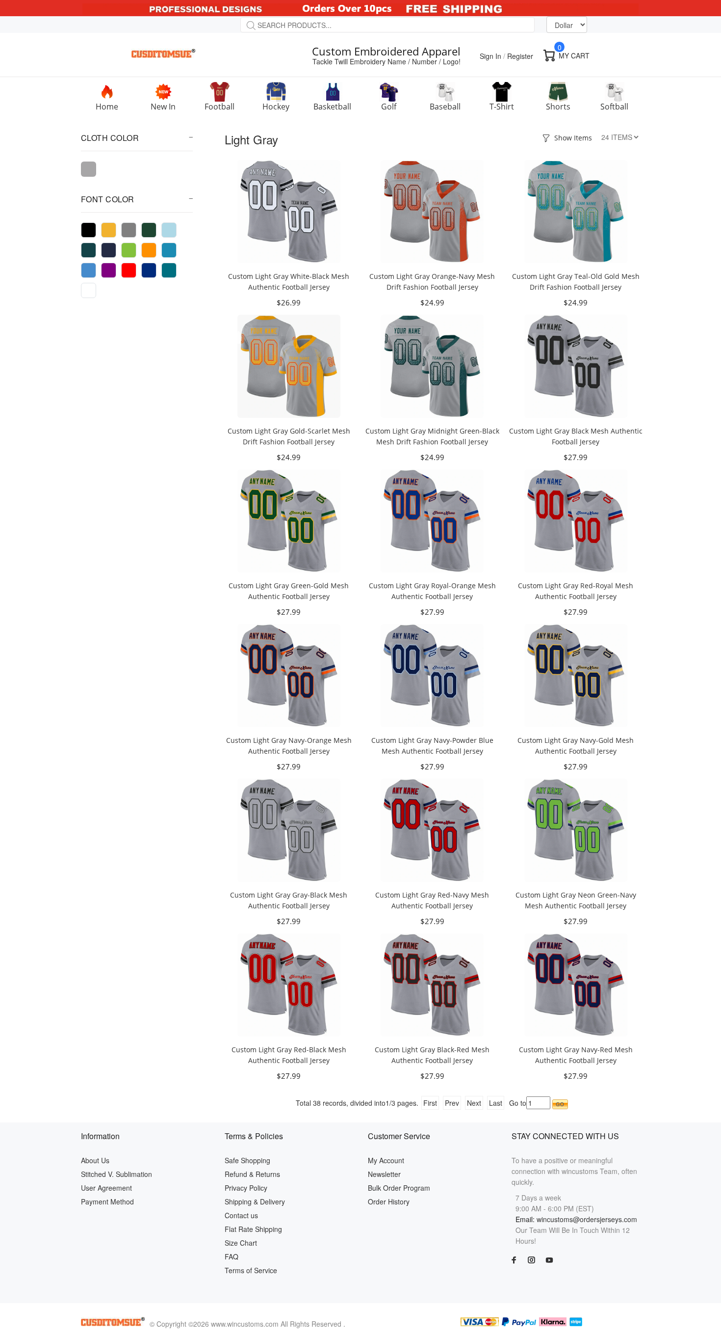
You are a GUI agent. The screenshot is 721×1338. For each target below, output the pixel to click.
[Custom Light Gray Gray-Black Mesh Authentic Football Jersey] (288, 829)
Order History (389, 1201)
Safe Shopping (247, 1160)
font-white (88, 290)
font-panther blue (169, 250)
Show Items (573, 137)
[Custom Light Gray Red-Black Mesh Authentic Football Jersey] (288, 984)
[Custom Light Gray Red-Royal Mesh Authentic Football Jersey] (575, 520)
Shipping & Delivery (255, 1201)
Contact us (241, 1215)
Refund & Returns (252, 1174)
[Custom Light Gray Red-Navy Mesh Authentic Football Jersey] (432, 829)
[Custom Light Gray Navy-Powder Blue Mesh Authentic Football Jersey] (432, 675)
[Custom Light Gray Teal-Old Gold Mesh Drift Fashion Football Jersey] (575, 211)
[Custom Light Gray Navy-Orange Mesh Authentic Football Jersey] (288, 675)
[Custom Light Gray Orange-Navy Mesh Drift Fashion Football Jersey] (432, 211)
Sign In (490, 56)
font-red (128, 270)
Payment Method (107, 1201)
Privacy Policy (246, 1188)
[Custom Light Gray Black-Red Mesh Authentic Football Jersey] (432, 984)
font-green (148, 230)
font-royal (148, 270)
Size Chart (241, 1243)
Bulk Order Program (399, 1188)
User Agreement (106, 1188)
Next (474, 1103)
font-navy (108, 250)
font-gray (128, 230)
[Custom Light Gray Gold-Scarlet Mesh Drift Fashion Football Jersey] (288, 365)
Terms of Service (251, 1270)
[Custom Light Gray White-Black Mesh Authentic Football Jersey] (288, 211)
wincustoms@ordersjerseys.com (587, 1219)
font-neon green (128, 250)
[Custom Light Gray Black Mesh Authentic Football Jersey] (575, 365)
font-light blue (169, 230)
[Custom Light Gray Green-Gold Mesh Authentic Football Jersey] (288, 520)
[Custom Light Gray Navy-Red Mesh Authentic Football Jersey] (575, 984)
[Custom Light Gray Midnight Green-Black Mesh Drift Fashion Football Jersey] (432, 365)
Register (520, 56)
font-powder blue (88, 270)
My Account (386, 1160)
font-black (88, 230)
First (430, 1103)
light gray (88, 169)
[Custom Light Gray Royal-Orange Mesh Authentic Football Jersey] (432, 520)
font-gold (108, 230)
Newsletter (384, 1174)
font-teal (169, 270)
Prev (452, 1103)
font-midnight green (88, 250)
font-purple (108, 270)
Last (495, 1103)
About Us (95, 1160)
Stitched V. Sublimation (116, 1174)
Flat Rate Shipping (253, 1229)
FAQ (231, 1256)
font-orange (148, 250)
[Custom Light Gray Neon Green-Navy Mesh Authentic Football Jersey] (575, 829)
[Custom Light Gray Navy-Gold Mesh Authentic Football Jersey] (575, 675)
